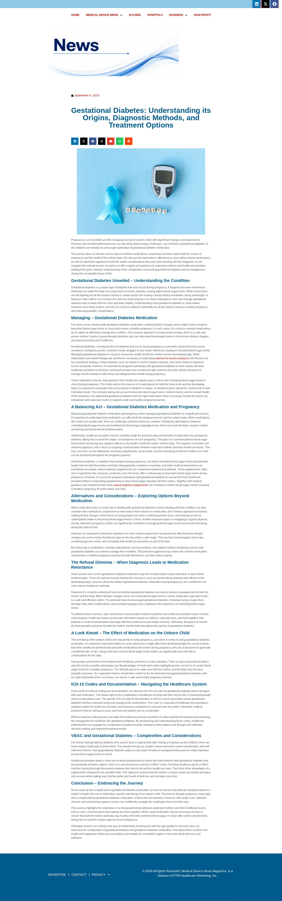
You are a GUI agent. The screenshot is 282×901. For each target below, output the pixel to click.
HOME (75, 14)
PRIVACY (99, 874)
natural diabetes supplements (131, 485)
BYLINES (135, 14)
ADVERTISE (57, 874)
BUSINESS (176, 14)
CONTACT (78, 874)
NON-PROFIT (202, 14)
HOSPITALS (155, 14)
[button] (74, 141)
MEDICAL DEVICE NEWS (102, 14)
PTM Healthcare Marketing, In (194, 875)
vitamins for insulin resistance (172, 358)
